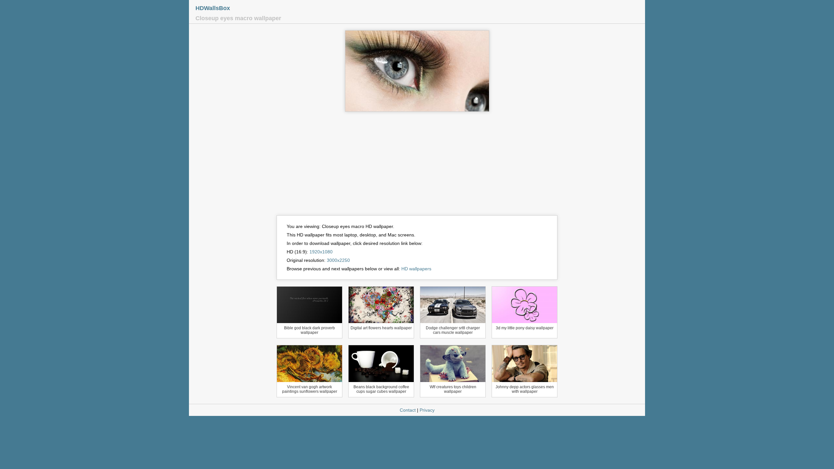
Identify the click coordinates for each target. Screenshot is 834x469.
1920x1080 (321, 251)
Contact (408, 410)
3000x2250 (338, 260)
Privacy (427, 410)
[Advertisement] (417, 166)
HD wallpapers (416, 268)
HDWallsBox (212, 8)
